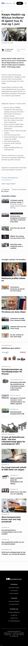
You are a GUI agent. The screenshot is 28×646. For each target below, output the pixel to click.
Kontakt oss (14, 615)
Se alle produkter (14, 593)
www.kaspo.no (7, 180)
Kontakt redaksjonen (14, 612)
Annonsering (14, 590)
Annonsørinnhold (14, 604)
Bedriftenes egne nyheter (11, 348)
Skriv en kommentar (20, 189)
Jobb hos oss (14, 618)
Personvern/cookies (14, 601)
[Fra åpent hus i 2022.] (14, 34)
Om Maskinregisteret (14, 621)
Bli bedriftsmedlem (14, 587)
